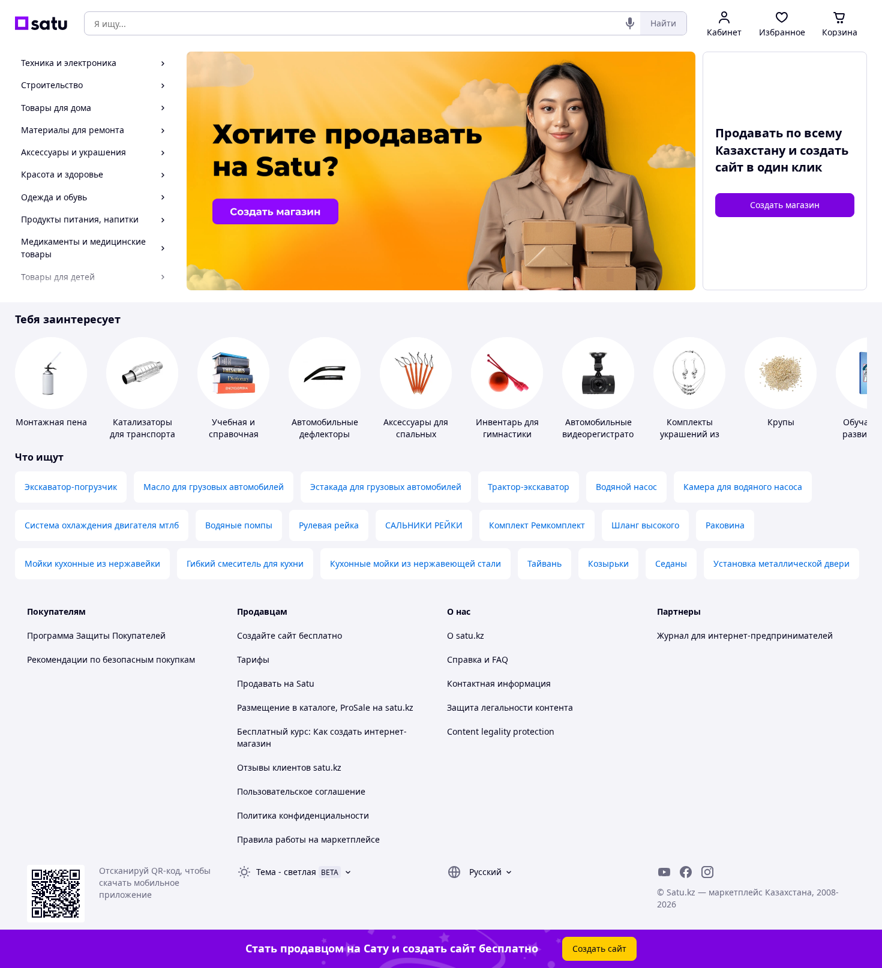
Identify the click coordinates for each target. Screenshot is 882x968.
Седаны (671, 563)
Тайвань (544, 563)
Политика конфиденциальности (303, 815)
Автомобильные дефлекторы (325, 428)
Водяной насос (626, 486)
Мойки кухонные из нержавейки (92, 563)
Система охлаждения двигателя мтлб (102, 525)
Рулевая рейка (329, 525)
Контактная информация (499, 683)
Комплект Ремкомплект (537, 525)
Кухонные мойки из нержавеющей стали (415, 563)
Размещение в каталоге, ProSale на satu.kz (325, 707)
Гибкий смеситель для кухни (245, 563)
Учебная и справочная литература (234, 434)
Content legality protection (500, 731)
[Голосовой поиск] (630, 23)
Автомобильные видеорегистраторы (604, 428)
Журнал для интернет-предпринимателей (745, 635)
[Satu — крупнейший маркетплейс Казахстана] (41, 23)
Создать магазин (785, 205)
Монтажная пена (51, 422)
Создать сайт (599, 948)
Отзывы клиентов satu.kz (289, 767)
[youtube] (664, 872)
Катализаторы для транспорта (142, 428)
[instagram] (707, 872)
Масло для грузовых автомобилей (213, 486)
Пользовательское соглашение (301, 791)
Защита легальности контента (510, 707)
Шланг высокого (645, 525)
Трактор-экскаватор (528, 486)
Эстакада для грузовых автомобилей (385, 486)
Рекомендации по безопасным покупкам (111, 659)
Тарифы (253, 659)
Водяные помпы (238, 525)
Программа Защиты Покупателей (96, 635)
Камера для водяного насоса (742, 486)
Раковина (725, 525)
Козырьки (608, 563)
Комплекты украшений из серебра (689, 434)
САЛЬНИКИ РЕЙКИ (424, 525)
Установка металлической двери (781, 563)
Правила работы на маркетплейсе (308, 839)
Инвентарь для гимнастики (507, 428)
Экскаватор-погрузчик (71, 486)
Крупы (780, 422)
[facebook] (686, 872)
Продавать (259, 683)
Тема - (286, 871)
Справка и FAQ (477, 659)
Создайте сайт (266, 635)
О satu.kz (465, 635)
